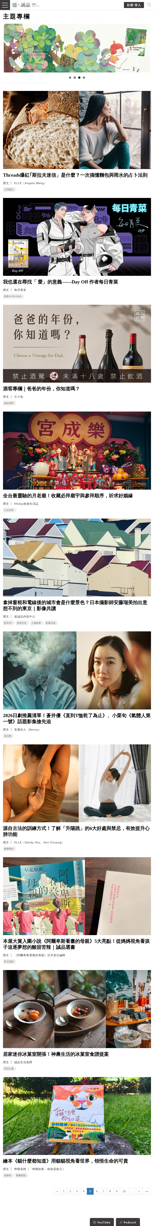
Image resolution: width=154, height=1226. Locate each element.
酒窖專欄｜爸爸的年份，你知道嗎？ (41, 388)
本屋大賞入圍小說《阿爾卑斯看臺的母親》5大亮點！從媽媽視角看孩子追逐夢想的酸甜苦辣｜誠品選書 (76, 944)
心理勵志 (9, 189)
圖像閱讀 (21, 1175)
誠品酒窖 (9, 403)
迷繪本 (7, 1175)
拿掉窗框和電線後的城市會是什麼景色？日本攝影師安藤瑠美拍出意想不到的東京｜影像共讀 (75, 605)
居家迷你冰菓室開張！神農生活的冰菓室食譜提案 (56, 1054)
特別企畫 (9, 1068)
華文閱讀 (9, 961)
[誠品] (26, 4)
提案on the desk (12, 296)
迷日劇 (7, 736)
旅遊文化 (21, 623)
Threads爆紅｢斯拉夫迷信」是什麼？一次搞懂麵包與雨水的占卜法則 (75, 175)
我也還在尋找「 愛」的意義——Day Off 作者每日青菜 (60, 281)
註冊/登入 (134, 5)
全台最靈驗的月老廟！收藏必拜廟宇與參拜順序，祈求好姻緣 (68, 495)
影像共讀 (50, 623)
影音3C (8, 623)
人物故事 (36, 623)
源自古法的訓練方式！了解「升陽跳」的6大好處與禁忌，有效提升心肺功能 (76, 831)
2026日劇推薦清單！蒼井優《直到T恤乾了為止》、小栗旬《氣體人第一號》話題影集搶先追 (77, 718)
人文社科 (9, 510)
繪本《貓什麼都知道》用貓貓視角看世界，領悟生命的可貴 (65, 1161)
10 (124, 1191)
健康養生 (9, 848)
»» (146, 1191)
